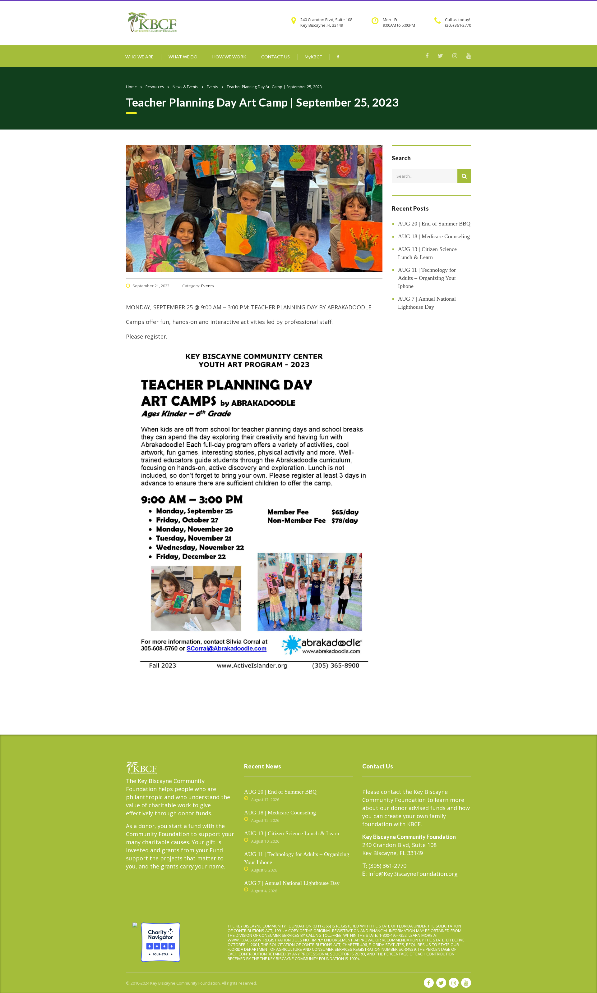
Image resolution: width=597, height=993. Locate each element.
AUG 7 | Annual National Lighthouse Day (427, 303)
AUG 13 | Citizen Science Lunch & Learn (427, 253)
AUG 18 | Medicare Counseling (434, 236)
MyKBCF (313, 56)
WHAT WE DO (183, 56)
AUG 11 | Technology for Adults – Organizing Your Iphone (427, 278)
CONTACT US (275, 56)
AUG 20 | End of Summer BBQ (434, 224)
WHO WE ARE (139, 56)
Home (131, 86)
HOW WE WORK (229, 56)
